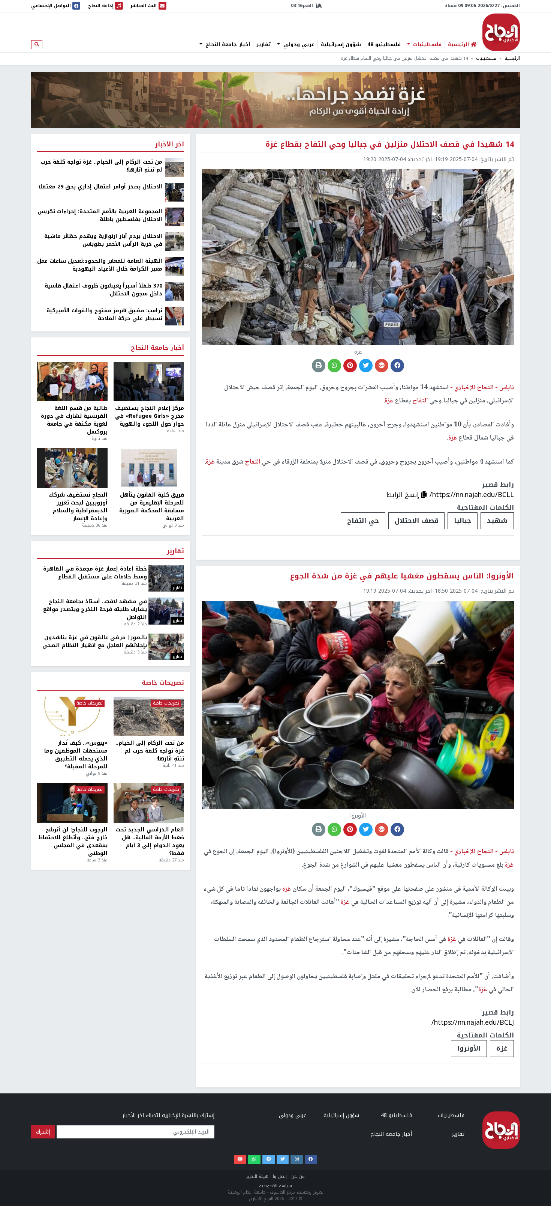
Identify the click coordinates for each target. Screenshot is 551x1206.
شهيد (497, 520)
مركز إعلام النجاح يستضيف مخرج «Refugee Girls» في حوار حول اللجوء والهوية (149, 416)
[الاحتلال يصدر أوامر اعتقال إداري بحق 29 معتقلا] (174, 192)
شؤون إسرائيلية (341, 44)
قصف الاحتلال (416, 520)
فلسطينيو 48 (384, 44)
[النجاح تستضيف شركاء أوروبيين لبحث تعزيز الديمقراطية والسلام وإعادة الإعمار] (72, 468)
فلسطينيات (426, 44)
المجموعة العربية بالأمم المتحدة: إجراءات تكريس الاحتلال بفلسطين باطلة (99, 215)
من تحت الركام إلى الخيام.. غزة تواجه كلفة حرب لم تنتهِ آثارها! (101, 166)
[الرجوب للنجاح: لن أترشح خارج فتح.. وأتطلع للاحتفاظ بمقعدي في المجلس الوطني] (72, 803)
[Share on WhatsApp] (334, 365)
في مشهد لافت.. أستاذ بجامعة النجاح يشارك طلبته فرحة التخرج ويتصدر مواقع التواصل (95, 609)
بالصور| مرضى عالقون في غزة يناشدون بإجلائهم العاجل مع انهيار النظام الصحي (94, 641)
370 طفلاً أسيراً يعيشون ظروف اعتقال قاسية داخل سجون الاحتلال (103, 290)
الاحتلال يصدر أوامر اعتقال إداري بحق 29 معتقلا (100, 187)
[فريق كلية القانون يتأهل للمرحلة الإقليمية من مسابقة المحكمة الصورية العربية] (149, 468)
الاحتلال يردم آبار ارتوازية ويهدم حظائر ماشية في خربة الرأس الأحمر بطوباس (103, 240)
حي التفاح (363, 520)
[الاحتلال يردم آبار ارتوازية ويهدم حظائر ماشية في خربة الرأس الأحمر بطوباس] (174, 241)
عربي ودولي (297, 44)
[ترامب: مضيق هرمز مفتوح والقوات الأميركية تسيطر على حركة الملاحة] (174, 316)
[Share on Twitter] (366, 365)
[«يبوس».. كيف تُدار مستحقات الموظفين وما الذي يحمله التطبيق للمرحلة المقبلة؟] (72, 716)
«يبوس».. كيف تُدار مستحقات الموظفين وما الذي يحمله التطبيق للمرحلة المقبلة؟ (76, 755)
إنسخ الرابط (403, 495)
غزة (502, 1048)
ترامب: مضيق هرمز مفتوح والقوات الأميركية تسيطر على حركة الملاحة (104, 314)
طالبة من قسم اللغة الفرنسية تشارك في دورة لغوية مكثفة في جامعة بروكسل (74, 420)
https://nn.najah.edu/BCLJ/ (472, 1022)
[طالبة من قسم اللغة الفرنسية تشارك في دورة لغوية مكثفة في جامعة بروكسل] (72, 382)
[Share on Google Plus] (381, 365)
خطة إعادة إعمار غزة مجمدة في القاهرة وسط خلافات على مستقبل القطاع (95, 573)
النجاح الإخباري (501, 32)
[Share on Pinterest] (350, 365)
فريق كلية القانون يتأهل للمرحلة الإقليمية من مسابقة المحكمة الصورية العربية (151, 506)
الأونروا (469, 1048)
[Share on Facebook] (397, 365)
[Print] (318, 365)
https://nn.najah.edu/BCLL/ (472, 495)
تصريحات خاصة (163, 683)
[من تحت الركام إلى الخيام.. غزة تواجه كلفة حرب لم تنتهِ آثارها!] (174, 167)
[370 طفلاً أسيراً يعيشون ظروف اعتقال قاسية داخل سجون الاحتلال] (174, 291)
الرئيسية (512, 58)
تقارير (263, 44)
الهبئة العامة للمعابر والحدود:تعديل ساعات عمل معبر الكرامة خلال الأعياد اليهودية (99, 265)
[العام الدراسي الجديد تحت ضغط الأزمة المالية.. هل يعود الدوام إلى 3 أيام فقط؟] (149, 803)
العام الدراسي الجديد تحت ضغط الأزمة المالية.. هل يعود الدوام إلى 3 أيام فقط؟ (150, 841)
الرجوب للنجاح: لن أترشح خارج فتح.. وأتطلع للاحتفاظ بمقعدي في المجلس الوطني (73, 841)
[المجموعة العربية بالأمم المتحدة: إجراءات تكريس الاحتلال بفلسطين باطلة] (174, 217)
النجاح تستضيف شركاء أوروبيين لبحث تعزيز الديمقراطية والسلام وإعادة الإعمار (78, 506)
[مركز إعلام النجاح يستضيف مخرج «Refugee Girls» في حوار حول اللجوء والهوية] (149, 382)
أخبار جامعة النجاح (227, 44)
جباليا (462, 520)
